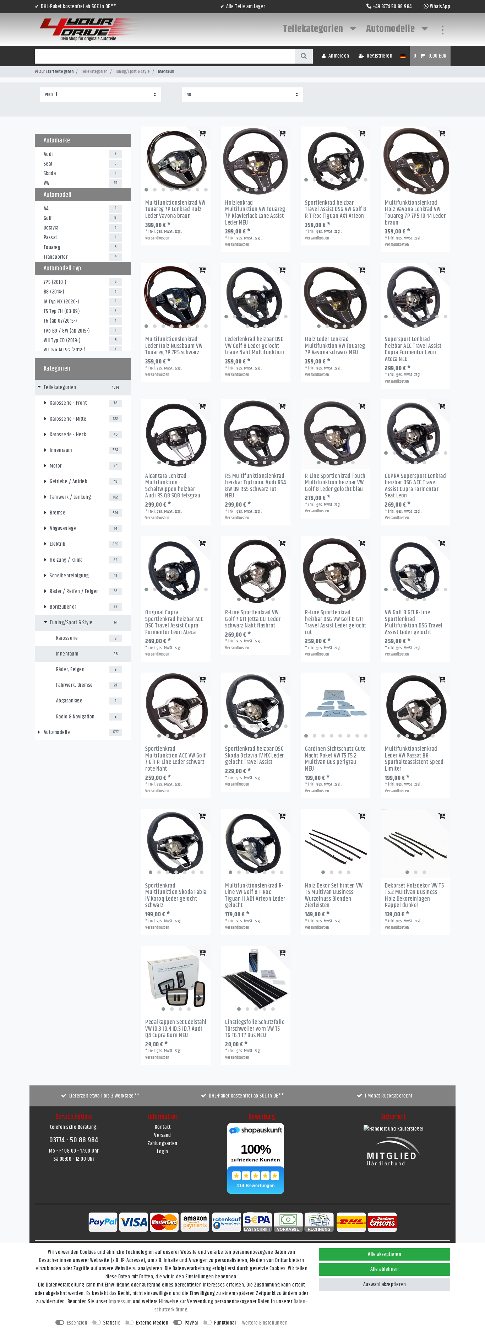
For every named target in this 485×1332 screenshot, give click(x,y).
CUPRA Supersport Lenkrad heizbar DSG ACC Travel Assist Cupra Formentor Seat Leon (415, 486)
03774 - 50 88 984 (73, 1140)
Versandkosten (157, 238)
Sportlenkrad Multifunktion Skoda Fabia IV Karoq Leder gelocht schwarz (176, 896)
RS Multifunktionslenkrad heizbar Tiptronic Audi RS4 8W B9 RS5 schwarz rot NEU (255, 486)
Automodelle (391, 29)
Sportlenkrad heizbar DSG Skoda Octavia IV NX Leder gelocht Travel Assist (254, 756)
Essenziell (77, 1323)
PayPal (191, 1323)
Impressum (120, 1302)
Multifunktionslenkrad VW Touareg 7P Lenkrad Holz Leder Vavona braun (175, 210)
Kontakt (163, 1127)
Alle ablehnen (384, 1269)
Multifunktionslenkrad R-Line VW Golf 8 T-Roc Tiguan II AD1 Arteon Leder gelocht (255, 896)
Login (162, 1152)
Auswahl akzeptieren (384, 1284)
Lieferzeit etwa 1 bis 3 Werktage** (104, 1096)
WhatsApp (440, 6)
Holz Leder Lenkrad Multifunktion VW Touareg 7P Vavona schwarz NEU (335, 346)
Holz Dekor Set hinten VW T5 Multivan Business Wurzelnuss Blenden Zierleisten (334, 896)
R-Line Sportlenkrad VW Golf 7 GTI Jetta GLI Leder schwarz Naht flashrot (252, 619)
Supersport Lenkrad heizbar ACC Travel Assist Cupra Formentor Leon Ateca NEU (413, 349)
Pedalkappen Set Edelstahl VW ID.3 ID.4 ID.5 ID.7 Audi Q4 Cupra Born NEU (176, 1029)
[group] (176, 161)
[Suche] (304, 56)
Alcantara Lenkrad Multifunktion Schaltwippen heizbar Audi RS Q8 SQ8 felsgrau (173, 486)
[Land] (402, 56)
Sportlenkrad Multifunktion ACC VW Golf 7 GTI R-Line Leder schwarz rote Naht (175, 759)
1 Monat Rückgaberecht (389, 1096)
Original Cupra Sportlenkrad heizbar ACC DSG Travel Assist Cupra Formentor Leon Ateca (174, 622)
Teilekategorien (314, 29)
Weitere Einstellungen (265, 1323)
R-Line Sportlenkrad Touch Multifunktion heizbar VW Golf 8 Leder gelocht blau (335, 483)
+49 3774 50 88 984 (392, 6)
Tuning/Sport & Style (132, 71)
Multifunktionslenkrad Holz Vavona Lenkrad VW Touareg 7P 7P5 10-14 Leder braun (415, 213)
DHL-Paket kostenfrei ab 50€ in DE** (246, 1096)
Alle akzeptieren (384, 1254)
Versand (162, 1135)
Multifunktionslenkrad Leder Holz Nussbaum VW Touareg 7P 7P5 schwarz (173, 346)
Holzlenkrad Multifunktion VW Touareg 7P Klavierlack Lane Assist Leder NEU (255, 213)
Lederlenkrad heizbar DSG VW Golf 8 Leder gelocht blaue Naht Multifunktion (254, 346)
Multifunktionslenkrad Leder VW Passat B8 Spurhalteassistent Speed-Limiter (415, 759)
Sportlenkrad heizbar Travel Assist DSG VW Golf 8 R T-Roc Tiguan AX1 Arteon (335, 210)
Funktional (225, 1323)
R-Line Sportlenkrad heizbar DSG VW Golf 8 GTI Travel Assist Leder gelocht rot (335, 622)
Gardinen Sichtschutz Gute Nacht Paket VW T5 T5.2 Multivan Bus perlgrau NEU (335, 759)
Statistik (111, 1323)
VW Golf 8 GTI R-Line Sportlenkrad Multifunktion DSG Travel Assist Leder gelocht (413, 622)
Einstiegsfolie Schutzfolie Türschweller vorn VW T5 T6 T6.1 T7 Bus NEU (254, 1029)
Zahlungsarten (163, 1143)
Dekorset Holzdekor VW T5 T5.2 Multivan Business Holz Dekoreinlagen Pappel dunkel (414, 896)
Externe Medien (152, 1323)
